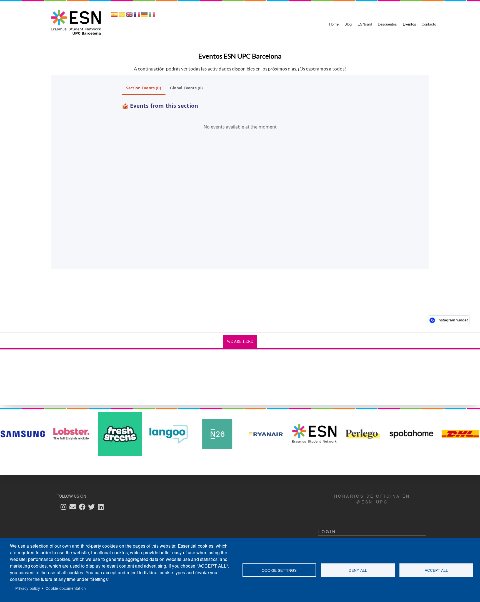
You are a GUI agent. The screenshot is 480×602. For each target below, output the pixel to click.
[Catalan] (122, 16)
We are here (240, 341)
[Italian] (152, 16)
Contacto (429, 24)
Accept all (436, 570)
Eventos (409, 24)
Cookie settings (279, 570)
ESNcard (365, 24)
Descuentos (387, 24)
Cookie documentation (66, 588)
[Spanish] (114, 16)
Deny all (358, 570)
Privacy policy (27, 588)
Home (334, 24)
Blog (348, 24)
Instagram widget (452, 320)
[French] (137, 16)
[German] (144, 16)
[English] (129, 16)
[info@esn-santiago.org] (74, 507)
